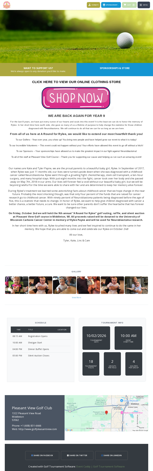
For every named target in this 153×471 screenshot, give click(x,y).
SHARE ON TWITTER (78, 455)
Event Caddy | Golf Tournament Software (100, 466)
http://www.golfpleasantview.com (37, 429)
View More (76, 297)
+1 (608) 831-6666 (31, 425)
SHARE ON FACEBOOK (43, 455)
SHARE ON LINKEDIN (112, 455)
